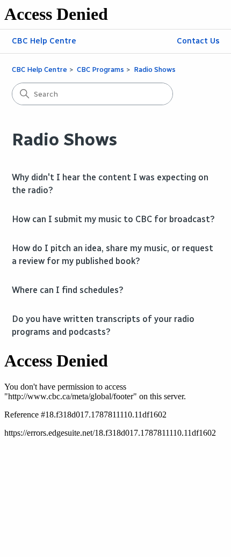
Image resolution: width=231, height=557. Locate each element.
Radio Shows (155, 69)
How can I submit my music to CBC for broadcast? (113, 219)
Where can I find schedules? (68, 290)
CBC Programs (100, 69)
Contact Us (198, 41)
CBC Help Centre (44, 41)
